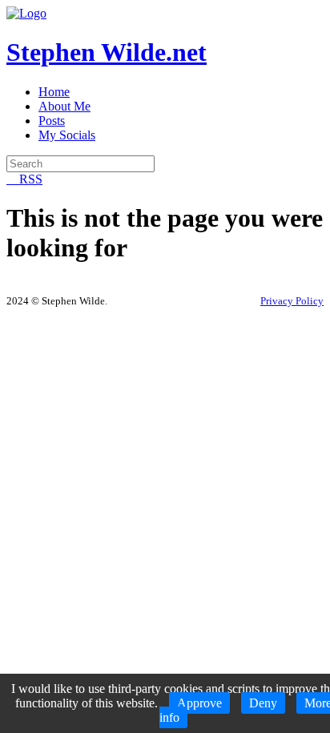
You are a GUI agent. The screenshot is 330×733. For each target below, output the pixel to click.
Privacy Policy (292, 301)
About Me (64, 106)
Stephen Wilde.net (106, 52)
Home (54, 92)
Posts (51, 120)
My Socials (66, 135)
